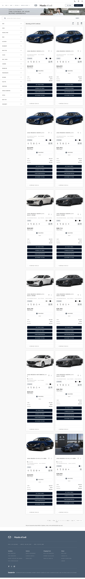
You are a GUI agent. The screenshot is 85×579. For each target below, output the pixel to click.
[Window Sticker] (51, 62)
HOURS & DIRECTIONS (66, 558)
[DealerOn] (11, 572)
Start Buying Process (40, 91)
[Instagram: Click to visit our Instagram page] (14, 566)
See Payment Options (40, 95)
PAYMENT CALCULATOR (48, 555)
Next (68, 520)
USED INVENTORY (12, 555)
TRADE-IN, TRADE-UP (48, 558)
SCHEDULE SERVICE (30, 555)
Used (11, 5)
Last (72, 520)
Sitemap (34, 572)
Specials (17, 5)
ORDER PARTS (29, 558)
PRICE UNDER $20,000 (13, 560)
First (49, 520)
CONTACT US (64, 555)
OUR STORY (63, 553)
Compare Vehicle (34, 103)
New (6, 5)
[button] (52, 37)
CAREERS (63, 560)
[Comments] (49, 62)
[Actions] (51, 51)
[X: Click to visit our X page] (11, 566)
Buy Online (69, 5)
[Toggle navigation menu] (2, 5)
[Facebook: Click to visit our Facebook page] (9, 566)
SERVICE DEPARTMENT (31, 553)
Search (77, 18)
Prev (53, 520)
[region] (39, 79)
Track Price (40, 70)
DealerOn (28, 572)
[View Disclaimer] (39, 61)
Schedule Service (78, 5)
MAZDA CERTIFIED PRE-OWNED (15, 558)
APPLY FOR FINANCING (48, 553)
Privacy (39, 572)
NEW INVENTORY (12, 553)
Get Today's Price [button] (40, 84)
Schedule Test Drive (39, 88)
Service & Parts (24, 5)
